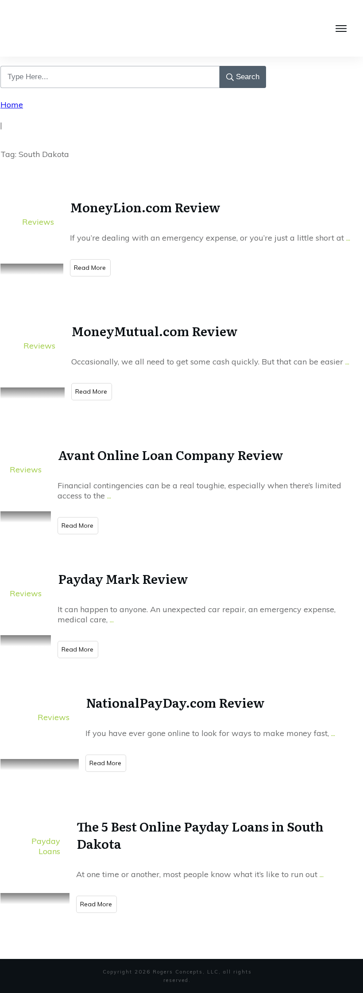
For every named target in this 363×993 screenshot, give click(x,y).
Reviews (38, 222)
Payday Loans (45, 846)
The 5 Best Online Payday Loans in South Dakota (200, 835)
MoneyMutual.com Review (155, 331)
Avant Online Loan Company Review (170, 454)
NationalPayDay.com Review (175, 702)
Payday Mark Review (123, 578)
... (348, 238)
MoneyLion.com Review (146, 207)
